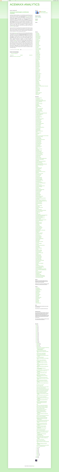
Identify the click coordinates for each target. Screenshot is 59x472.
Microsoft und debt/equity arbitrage (41, 410)
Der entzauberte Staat (38, 143)
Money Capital (38, 117)
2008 (37, 457)
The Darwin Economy (38, 226)
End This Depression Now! (39, 220)
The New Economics (38, 140)
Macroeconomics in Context (39, 173)
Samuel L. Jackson (38, 80)
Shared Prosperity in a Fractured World (41, 100)
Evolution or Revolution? (39, 162)
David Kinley (37, 41)
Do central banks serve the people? (40, 139)
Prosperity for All (38, 192)
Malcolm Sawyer (38, 59)
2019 (37, 332)
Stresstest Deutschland (39, 222)
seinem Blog (27, 16)
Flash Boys (37, 208)
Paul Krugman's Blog (38, 297)
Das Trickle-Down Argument (40, 357)
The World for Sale (38, 126)
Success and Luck (38, 188)
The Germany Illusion (38, 174)
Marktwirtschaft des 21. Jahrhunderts (40, 230)
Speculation (37, 187)
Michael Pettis (37, 64)
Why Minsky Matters (38, 194)
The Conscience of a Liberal (39, 277)
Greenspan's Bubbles (38, 272)
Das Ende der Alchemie (39, 177)
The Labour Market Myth (39, 101)
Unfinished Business (38, 168)
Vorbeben (37, 264)
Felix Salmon (37, 300)
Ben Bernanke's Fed (38, 258)
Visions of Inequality (38, 122)
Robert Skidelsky (38, 77)
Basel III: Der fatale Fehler (40, 385)
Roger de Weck (38, 78)
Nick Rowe (37, 299)
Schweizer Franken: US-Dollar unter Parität (42, 407)
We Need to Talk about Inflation (40, 123)
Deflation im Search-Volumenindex (41, 440)
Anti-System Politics (38, 155)
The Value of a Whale (38, 138)
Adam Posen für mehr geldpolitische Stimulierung (43, 347)
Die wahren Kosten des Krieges (40, 260)
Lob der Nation (38, 169)
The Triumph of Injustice (39, 109)
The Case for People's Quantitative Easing (41, 158)
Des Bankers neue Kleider (39, 211)
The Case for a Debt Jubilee (39, 108)
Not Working (37, 160)
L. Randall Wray (38, 56)
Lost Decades (37, 224)
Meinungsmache (38, 239)
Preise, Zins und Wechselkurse (40, 159)
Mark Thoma (37, 61)
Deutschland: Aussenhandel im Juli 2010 (42, 423)
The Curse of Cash (38, 191)
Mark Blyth (37, 60)
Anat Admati (37, 33)
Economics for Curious (39, 202)
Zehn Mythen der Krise (39, 223)
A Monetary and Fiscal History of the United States (42, 135)
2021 (37, 330)
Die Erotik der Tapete (38, 274)
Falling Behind (38, 273)
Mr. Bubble (37, 253)
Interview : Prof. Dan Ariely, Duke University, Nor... (43, 415)
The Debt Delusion (38, 137)
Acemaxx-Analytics (43, 11)
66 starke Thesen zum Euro (39, 207)
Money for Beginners (38, 124)
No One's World (38, 212)
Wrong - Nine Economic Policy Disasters (41, 210)
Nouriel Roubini (38, 298)
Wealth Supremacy (38, 120)
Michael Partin (38, 63)
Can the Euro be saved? (39, 178)
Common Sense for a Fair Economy (40, 276)
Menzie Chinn (37, 62)
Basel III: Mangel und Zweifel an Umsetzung (42, 406)
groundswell (37, 262)
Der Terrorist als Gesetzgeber (39, 263)
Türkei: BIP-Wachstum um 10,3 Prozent (41, 409)
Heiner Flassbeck (38, 45)
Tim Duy (37, 91)
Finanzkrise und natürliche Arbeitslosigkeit (42, 417)
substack (36, 20)
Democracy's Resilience (39, 110)
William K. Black (38, 93)
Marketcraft (37, 172)
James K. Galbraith (38, 49)
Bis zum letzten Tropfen (39, 271)
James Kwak (37, 50)
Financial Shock (38, 247)
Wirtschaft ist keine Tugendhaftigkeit (41, 353)
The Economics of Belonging (39, 152)
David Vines (37, 42)
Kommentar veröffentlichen (14, 53)
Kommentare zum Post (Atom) (16, 56)
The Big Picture (38, 290)
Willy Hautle (37, 94)
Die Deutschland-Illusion (39, 203)
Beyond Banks (38, 105)
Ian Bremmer (37, 46)
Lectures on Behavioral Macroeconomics (41, 219)
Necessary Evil (38, 176)
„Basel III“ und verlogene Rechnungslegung (42, 405)
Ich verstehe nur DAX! (38, 257)
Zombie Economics (38, 229)
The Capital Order (38, 128)
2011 (37, 341)
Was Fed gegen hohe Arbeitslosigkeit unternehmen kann (41, 434)
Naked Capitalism (38, 291)
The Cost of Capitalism (39, 243)
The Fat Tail (37, 242)
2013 (37, 339)
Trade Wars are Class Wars (39, 154)
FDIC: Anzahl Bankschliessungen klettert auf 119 (43, 420)
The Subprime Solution (39, 256)
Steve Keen (37, 296)
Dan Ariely (37, 39)
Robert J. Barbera (38, 75)
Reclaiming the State (38, 170)
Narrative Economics (38, 157)
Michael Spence (38, 66)
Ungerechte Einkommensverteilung (41, 354)
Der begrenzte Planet (38, 151)
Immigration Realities (38, 106)
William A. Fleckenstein (39, 92)
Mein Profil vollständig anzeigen (44, 12)
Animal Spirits (37, 246)
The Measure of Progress (39, 103)
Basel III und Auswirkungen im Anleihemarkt (42, 391)
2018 (37, 333)
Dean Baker (37, 43)
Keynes (37, 204)
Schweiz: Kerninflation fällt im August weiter (42, 377)
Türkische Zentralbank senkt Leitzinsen (41, 392)
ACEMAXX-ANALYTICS (25, 4)
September (38, 346)
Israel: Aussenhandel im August (40, 408)
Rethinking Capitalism (38, 190)
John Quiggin (37, 295)
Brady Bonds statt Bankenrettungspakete (42, 401)
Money (37, 134)
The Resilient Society (38, 141)
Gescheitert (37, 244)
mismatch (15, 40)
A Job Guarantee (38, 145)
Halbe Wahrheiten (38, 261)
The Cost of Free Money (39, 153)
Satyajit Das (37, 81)
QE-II (37, 404)
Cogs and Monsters (38, 144)
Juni (37, 449)
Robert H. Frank (38, 74)
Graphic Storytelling (38, 254)
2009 (37, 456)
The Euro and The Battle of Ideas (40, 189)
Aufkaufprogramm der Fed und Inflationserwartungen (40, 349)
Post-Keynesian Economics (39, 111)
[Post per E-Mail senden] (20, 49)
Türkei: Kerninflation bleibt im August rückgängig (43, 436)
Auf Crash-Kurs (38, 225)
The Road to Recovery (39, 209)
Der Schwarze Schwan (39, 228)
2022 (37, 329)
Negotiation (37, 104)
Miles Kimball (37, 67)
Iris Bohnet (37, 47)
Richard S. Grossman (38, 73)
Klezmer (37, 270)
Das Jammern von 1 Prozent (40, 384)
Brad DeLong (37, 292)
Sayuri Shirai (37, 82)
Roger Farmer (37, 79)
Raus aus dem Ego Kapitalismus (40, 127)
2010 (37, 342)
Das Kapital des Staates (39, 205)
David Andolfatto (38, 40)
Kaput (36, 107)
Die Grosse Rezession (39, 236)
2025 (37, 326)
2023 (37, 328)
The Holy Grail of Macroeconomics (40, 245)
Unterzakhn (37, 221)
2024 (37, 327)
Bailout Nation (38, 240)
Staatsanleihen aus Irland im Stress (41, 374)
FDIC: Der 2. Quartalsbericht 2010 (41, 446)
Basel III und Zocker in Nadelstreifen (41, 416)
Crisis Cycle (37, 102)
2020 (37, 331)
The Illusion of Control (38, 121)
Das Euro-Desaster (38, 175)
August (38, 447)
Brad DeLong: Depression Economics (41, 350)
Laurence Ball (37, 58)
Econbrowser (37, 293)
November (38, 344)
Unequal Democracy (38, 255)
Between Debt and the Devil (39, 196)
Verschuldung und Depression (40, 439)
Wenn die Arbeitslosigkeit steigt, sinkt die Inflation (43, 445)
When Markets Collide (38, 259)
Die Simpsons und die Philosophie (40, 275)
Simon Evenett (38, 84)
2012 (37, 340)
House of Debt (38, 206)
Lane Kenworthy (38, 57)
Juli (37, 448)
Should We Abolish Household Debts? (41, 161)
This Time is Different (38, 237)
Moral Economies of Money (39, 136)
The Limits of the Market (39, 186)
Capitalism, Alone (38, 156)
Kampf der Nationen (38, 142)
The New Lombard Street (39, 227)
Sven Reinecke (38, 90)
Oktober (38, 345)
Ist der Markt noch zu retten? (39, 241)
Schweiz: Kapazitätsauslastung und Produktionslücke (41, 368)
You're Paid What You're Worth (40, 118)
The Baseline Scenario (39, 289)
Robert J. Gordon (38, 76)
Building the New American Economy (40, 171)
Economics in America (38, 119)
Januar (38, 455)
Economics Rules (38, 195)
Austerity (37, 213)
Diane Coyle (37, 44)
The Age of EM (38, 193)
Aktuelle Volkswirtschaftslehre (39, 238)
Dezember (38, 343)
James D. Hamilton (38, 48)
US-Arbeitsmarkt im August (40, 435)
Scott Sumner (37, 83)
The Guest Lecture (38, 125)
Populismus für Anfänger (39, 179)
